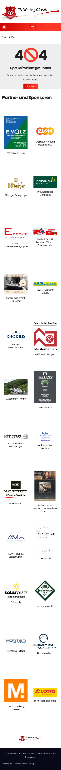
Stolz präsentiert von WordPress (19, 753)
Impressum (7, 764)
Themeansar (30, 757)
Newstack (47, 753)
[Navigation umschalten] (32, 27)
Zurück (30, 86)
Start (4, 37)
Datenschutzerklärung (24, 764)
